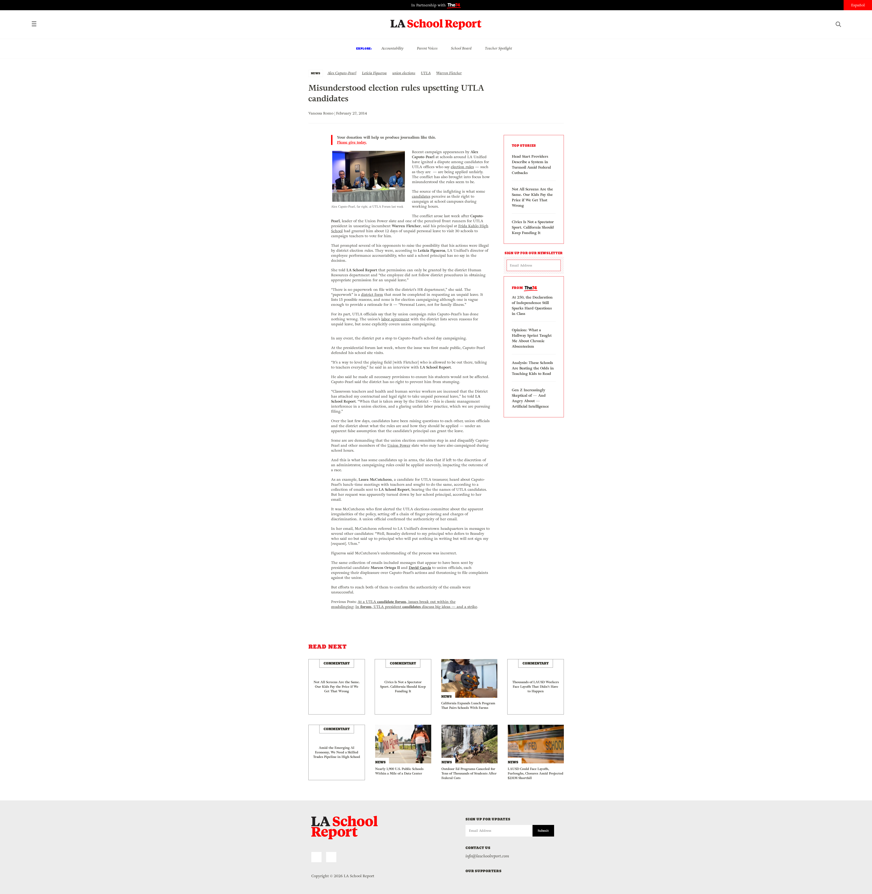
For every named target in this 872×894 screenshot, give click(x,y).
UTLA (426, 73)
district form (372, 294)
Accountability (392, 48)
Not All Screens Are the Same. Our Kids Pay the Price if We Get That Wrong (532, 197)
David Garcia (420, 567)
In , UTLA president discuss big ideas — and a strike (416, 606)
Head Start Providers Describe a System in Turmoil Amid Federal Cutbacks (531, 164)
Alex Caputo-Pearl (341, 73)
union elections (403, 73)
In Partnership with (429, 5)
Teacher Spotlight (498, 48)
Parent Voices (427, 48)
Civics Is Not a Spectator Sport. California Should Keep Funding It (533, 227)
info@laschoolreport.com (487, 856)
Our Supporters (484, 871)
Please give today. (352, 142)
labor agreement (395, 319)
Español (858, 5)
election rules (462, 166)
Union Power (398, 445)
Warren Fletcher (449, 73)
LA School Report (436, 21)
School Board (461, 48)
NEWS (315, 73)
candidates (421, 196)
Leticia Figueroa (374, 73)
